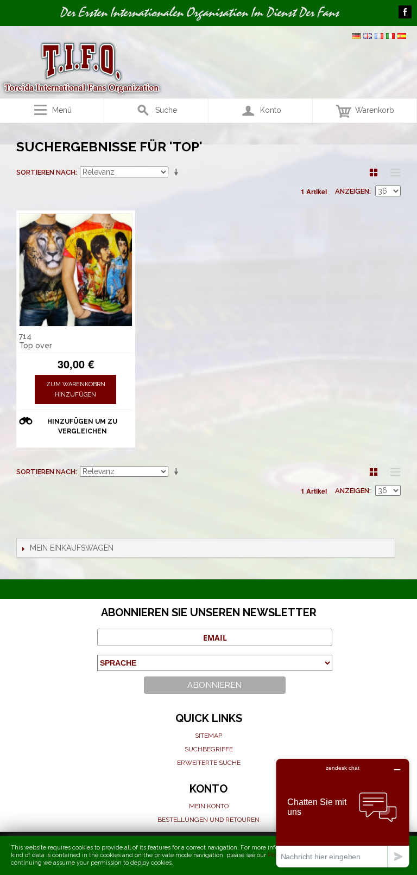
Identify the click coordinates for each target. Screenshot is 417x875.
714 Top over (35, 341)
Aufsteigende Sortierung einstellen (178, 172)
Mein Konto (209, 806)
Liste (392, 172)
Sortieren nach (45, 172)
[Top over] (75, 270)
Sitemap (208, 735)
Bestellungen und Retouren (208, 819)
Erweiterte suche (209, 763)
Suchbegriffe (209, 749)
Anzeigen (352, 191)
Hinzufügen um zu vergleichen (82, 426)
